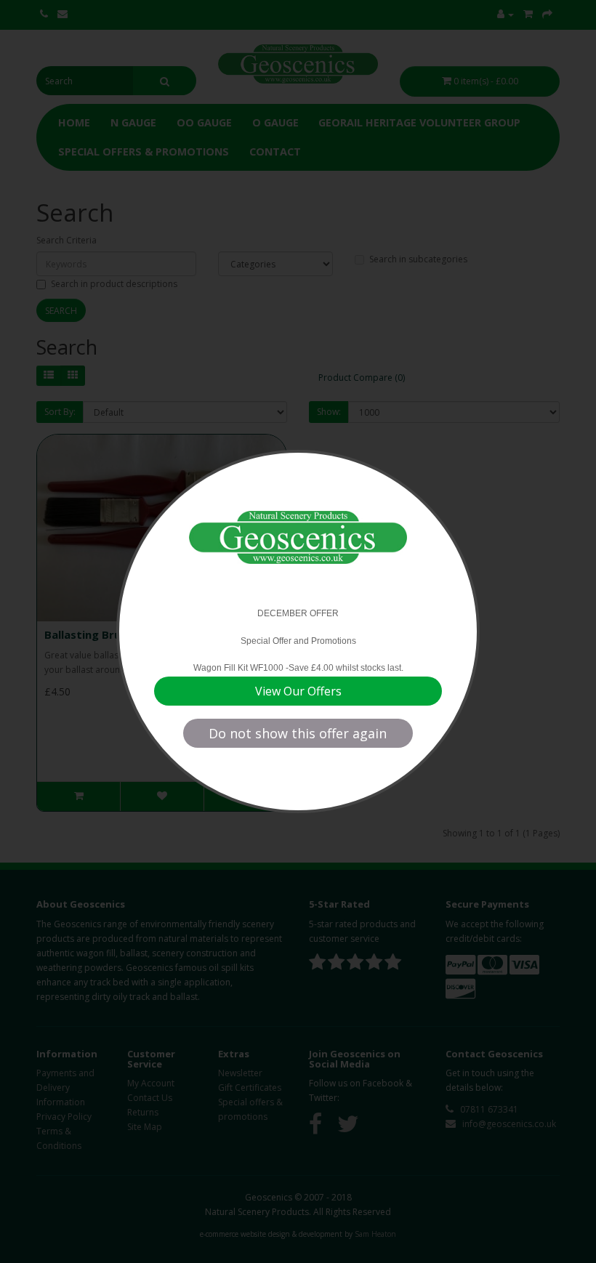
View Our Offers (298, 691)
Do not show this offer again (298, 733)
